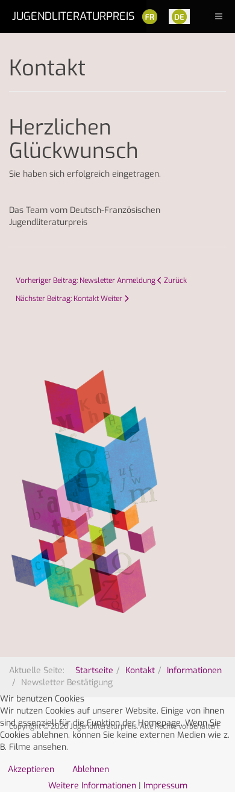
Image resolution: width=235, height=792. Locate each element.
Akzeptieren (31, 769)
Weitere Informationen (92, 785)
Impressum (165, 785)
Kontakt (140, 670)
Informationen (194, 670)
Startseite (94, 670)
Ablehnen (90, 769)
